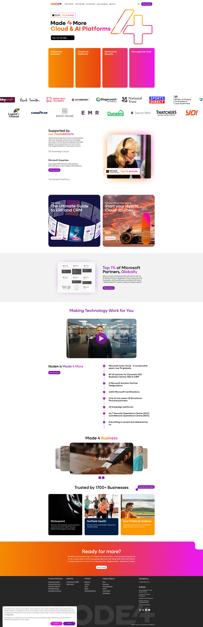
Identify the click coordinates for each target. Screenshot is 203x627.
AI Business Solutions (54, 579)
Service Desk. (80, 176)
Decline (69, 623)
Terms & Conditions (144, 602)
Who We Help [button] (80, 4)
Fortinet (87, 581)
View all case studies (146, 484)
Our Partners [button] (90, 4)
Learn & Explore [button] (102, 4)
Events (105, 585)
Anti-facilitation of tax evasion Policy (145, 588)
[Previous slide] (100, 474)
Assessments (106, 590)
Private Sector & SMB (72, 579)
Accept (56, 623)
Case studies (106, 588)
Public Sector (70, 581)
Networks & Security (54, 583)
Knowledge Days (108, 583)
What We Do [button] (69, 4)
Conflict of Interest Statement (144, 592)
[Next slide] (103, 474)
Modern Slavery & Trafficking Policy (144, 598)
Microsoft (87, 579)
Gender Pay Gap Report (146, 595)
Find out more (109, 285)
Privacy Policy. (10, 614)
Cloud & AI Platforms (54, 581)
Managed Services (53, 585)
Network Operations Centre (64, 176)
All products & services (54, 588)
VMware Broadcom (90, 588)
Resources (106, 581)
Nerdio (86, 585)
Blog (104, 579)
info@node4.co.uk (144, 579)
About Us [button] (112, 4)
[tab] (69, 151)
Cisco (86, 583)
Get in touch (101, 564)
